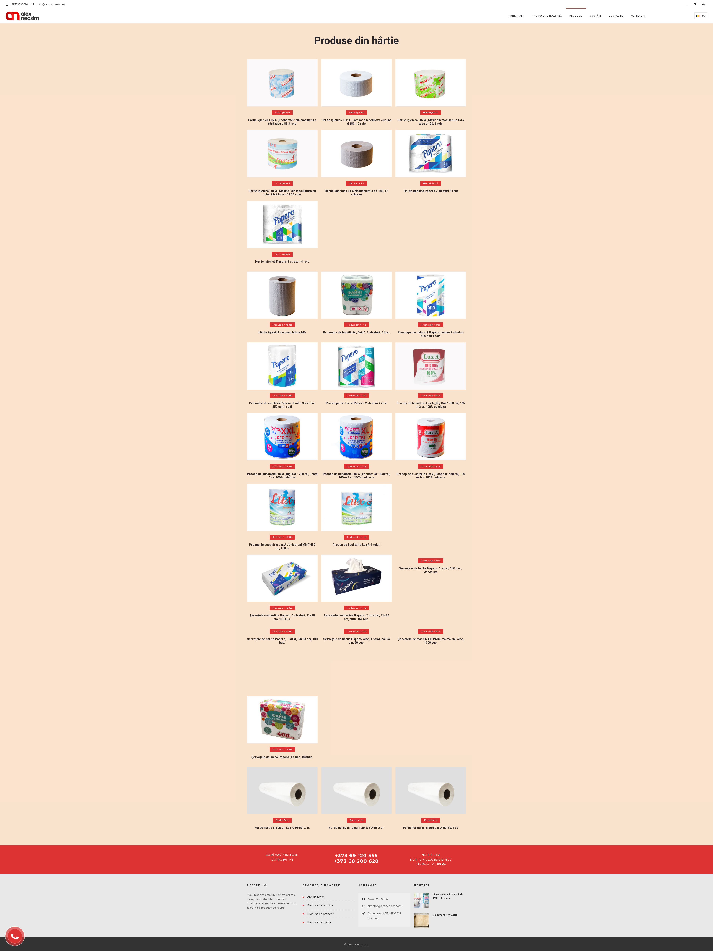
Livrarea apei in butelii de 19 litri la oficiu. (448, 896)
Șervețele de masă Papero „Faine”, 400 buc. (282, 757)
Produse (575, 15)
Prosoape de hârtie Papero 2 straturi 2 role (356, 403)
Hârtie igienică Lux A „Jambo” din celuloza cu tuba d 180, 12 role (356, 121)
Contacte (616, 15)
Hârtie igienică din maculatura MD (282, 332)
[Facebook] (687, 4)
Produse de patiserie (320, 914)
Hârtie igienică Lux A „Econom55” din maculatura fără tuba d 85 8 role (282, 121)
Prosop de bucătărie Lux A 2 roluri (356, 544)
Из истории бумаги (445, 914)
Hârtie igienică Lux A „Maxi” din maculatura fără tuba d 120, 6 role (430, 121)
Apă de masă (315, 897)
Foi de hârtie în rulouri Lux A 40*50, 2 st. (282, 828)
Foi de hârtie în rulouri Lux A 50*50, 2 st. (356, 828)
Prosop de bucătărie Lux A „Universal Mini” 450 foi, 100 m (282, 546)
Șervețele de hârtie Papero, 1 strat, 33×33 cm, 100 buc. (282, 640)
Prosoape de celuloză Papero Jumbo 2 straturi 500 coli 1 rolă (431, 334)
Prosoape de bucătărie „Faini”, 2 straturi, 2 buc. (356, 332)
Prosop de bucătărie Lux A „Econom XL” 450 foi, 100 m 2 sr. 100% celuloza (356, 475)
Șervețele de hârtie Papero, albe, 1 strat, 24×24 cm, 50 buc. (356, 640)
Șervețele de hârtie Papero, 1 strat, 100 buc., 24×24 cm (430, 570)
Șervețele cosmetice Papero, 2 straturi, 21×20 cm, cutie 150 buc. (356, 617)
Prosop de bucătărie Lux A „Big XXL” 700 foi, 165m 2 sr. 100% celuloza (282, 475)
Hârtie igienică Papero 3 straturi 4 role (282, 261)
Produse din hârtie (319, 922)
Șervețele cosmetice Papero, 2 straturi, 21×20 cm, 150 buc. (282, 617)
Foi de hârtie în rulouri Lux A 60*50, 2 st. (430, 828)
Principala (517, 15)
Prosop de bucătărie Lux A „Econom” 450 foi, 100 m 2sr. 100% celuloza (430, 475)
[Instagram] (695, 4)
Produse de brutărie (320, 905)
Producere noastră (547, 15)
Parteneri (638, 15)
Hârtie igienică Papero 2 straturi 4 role (431, 191)
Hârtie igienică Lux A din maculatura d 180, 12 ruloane (356, 192)
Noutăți (595, 15)
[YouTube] (703, 4)
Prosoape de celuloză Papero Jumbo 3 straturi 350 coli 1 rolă (282, 404)
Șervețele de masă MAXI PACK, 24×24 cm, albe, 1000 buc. (431, 640)
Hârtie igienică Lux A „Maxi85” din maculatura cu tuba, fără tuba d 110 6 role (282, 192)
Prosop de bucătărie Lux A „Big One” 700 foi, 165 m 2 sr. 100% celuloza (431, 404)
